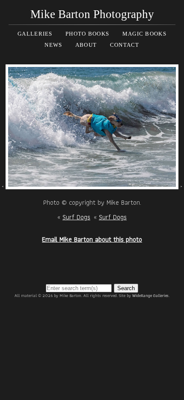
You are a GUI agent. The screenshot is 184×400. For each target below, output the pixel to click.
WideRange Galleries (150, 295)
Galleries (35, 33)
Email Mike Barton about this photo (92, 239)
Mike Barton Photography (92, 14)
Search (126, 288)
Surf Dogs (76, 217)
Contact (124, 45)
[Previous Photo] (3, 184)
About (86, 45)
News (53, 45)
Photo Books (87, 33)
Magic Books (144, 33)
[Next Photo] (92, 184)
